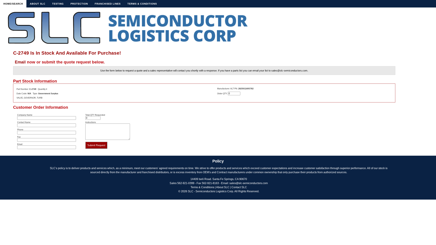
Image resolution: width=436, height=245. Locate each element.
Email (20, 62)
